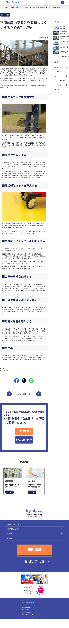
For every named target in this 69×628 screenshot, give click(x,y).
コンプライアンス (61, 80)
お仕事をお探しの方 (13, 529)
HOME (7, 7)
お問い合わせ (24, 440)
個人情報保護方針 (25, 605)
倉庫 (4, 368)
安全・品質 (24, 7)
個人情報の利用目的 (26, 607)
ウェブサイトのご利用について (28, 602)
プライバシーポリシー (26, 609)
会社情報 (9, 533)
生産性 (57, 72)
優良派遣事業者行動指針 (26, 612)
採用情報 (9, 538)
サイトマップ (24, 600)
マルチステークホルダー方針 (27, 614)
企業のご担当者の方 (13, 524)
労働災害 (5, 370)
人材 (56, 76)
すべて (57, 89)
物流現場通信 (15, 7)
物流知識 (58, 85)
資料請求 (24, 431)
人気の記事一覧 (64, 56)
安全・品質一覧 (24, 394)
